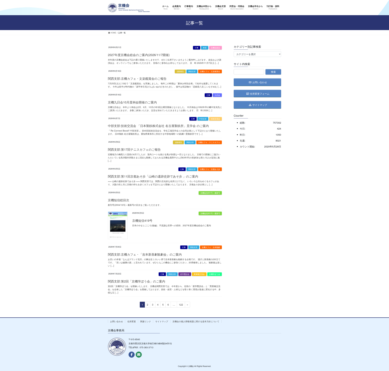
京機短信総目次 (118, 200)
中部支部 (203, 118)
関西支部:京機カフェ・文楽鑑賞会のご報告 (137, 78)
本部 (205, 47)
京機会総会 (215, 47)
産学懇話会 (184, 274)
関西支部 (192, 71)
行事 (196, 47)
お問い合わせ (116, 321)
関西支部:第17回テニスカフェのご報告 (134, 149)
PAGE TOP (377, 357)
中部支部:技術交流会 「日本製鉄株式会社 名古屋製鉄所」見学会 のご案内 (158, 125)
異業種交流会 (199, 274)
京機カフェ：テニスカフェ (209, 142)
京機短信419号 (142, 220)
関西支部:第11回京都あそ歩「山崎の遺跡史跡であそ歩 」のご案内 (153, 176)
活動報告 (180, 71)
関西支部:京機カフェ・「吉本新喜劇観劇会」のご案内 (145, 254)
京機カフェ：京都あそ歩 (210, 169)
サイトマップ (161, 321)
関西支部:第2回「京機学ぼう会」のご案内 (136, 281)
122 (181, 305)
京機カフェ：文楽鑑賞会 (210, 71)
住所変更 (131, 321)
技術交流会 (215, 118)
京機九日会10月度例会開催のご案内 (132, 102)
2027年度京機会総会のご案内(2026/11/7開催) (139, 55)
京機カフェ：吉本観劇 (211, 247)
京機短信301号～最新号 (210, 192)
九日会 (217, 95)
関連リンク (145, 321)
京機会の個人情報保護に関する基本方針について (195, 321)
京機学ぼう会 (214, 274)
